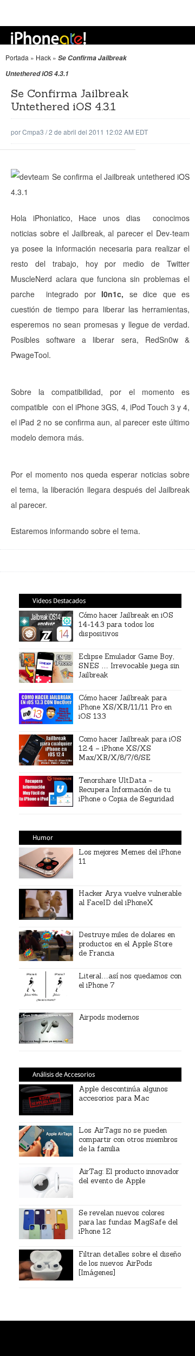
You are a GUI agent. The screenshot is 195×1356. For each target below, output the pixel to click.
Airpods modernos (109, 1017)
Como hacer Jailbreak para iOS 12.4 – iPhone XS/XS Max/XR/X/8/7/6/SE (130, 748)
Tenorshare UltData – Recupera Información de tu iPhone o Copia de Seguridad (126, 789)
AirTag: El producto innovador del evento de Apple (129, 1176)
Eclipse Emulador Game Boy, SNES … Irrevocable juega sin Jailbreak (129, 666)
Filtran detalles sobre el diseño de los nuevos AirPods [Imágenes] (130, 1263)
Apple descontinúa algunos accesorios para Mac (123, 1093)
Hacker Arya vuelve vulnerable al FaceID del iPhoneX (130, 898)
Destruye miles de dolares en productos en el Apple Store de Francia (127, 944)
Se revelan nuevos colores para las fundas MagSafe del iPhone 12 (128, 1222)
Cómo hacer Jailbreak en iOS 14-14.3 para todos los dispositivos (126, 624)
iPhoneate (48, 38)
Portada (17, 57)
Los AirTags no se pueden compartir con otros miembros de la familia (128, 1139)
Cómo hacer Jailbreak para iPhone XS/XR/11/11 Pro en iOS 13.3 (125, 707)
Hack (43, 57)
